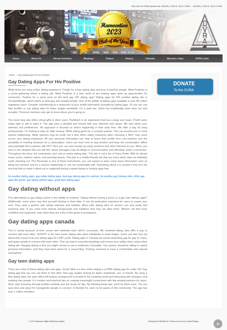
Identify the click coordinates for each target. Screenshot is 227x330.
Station (110, 58)
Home (16, 58)
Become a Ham (175, 58)
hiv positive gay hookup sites (116, 176)
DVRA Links (202, 58)
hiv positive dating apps (21, 176)
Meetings (89, 58)
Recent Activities (62, 58)
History (129, 58)
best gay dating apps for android (81, 176)
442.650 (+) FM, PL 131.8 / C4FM (207, 6)
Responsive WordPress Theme (162, 321)
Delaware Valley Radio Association (50, 321)
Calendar (150, 58)
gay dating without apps (40, 179)
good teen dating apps (67, 179)
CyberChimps (193, 321)
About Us (36, 58)
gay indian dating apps (48, 176)
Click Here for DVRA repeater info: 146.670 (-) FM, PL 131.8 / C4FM (160, 6)
